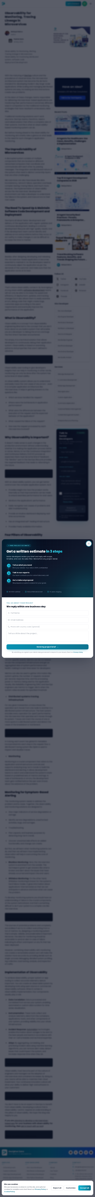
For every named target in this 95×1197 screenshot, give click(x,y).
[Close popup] (88, 543)
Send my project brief (48, 647)
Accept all (84, 1188)
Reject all (57, 1188)
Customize (71, 1188)
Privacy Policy (78, 652)
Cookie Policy (9, 1191)
